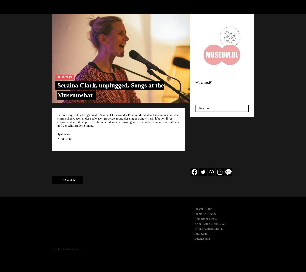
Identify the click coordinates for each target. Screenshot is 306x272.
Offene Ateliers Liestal (208, 228)
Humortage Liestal (206, 218)
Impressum (201, 233)
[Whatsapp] (211, 172)
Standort (204, 108)
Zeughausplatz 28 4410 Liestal (207, 90)
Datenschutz (202, 238)
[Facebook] (194, 172)
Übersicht (69, 180)
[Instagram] (220, 172)
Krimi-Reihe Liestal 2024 (210, 223)
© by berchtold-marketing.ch (68, 249)
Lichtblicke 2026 (205, 214)
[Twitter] (203, 172)
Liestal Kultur (203, 209)
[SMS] (228, 172)
